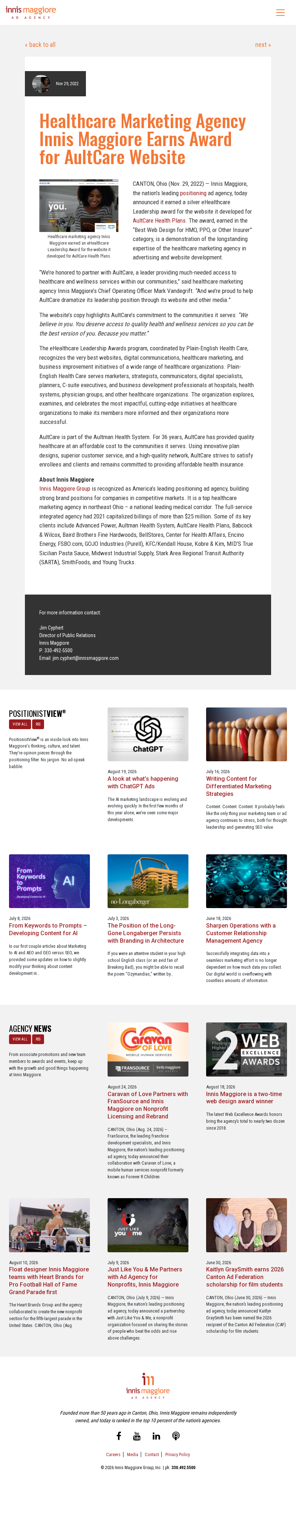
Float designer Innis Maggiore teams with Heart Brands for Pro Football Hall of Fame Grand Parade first (49, 1280)
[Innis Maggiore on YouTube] (137, 1437)
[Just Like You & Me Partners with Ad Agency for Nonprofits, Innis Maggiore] (148, 1224)
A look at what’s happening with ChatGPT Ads (143, 782)
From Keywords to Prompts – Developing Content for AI (48, 929)
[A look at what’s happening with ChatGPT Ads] (148, 734)
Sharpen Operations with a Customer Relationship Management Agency (241, 933)
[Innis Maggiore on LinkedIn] (156, 1437)
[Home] (31, 12)
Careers (113, 1454)
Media (132, 1454)
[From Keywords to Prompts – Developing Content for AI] (49, 881)
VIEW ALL (20, 724)
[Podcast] (176, 1437)
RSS (38, 724)
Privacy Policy (177, 1454)
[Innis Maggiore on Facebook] (119, 1437)
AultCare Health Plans (159, 220)
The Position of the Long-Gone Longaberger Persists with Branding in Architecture (146, 933)
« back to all (40, 44)
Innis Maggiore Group (64, 488)
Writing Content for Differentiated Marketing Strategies (238, 786)
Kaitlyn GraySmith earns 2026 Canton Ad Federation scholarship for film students (245, 1277)
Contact (152, 1454)
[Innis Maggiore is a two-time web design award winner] (246, 1049)
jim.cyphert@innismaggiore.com (86, 658)
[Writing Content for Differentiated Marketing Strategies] (246, 734)
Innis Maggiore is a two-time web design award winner (244, 1098)
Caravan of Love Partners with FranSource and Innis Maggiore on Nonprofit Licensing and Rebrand (148, 1105)
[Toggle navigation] (280, 12)
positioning (193, 193)
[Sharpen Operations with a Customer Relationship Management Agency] (246, 881)
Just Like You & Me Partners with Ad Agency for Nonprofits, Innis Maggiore (145, 1277)
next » (262, 44)
